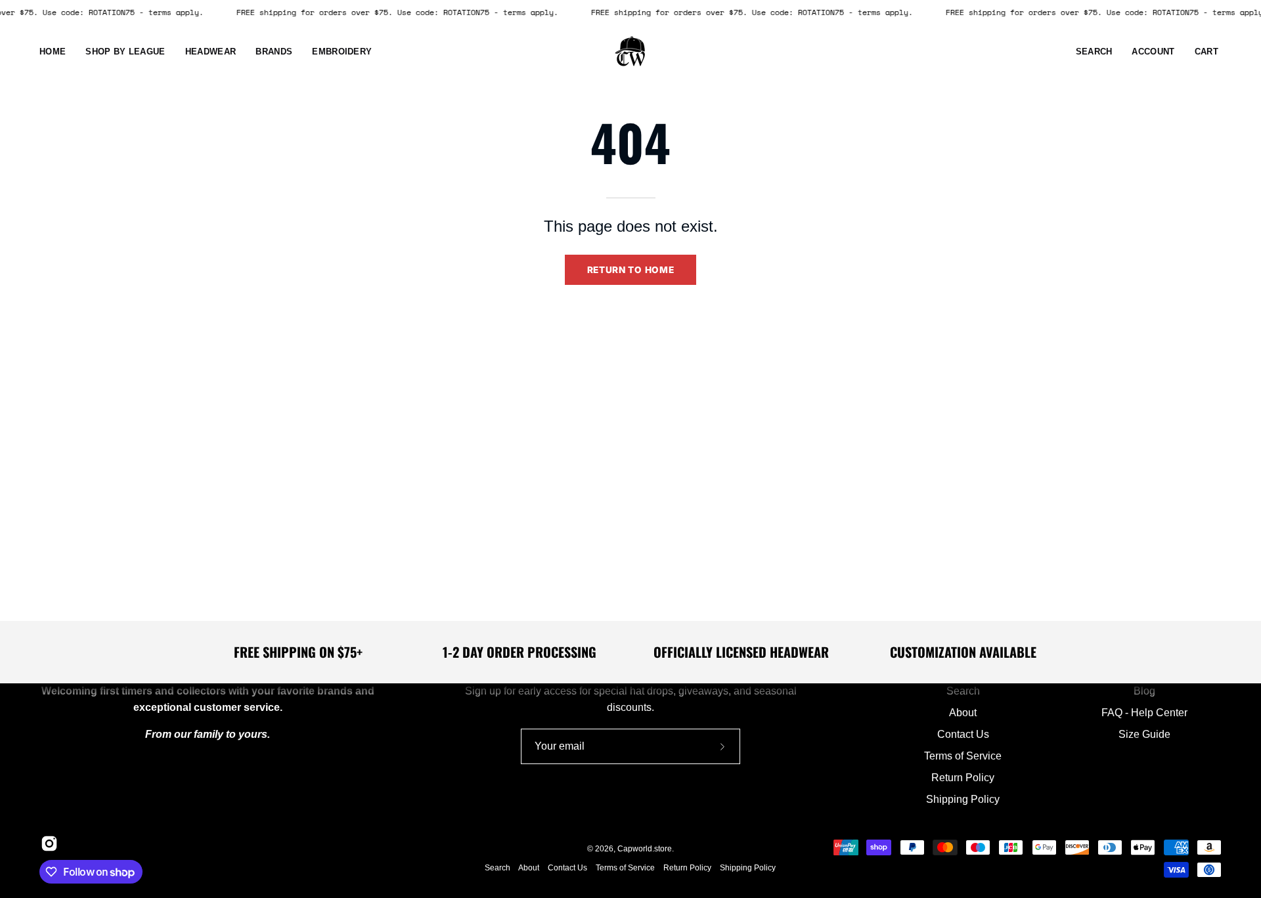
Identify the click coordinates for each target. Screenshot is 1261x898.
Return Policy (962, 777)
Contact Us (963, 734)
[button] (210, 52)
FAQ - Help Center (1144, 712)
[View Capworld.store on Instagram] (47, 843)
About (963, 712)
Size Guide (1144, 734)
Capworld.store (644, 848)
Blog (1144, 690)
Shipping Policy (963, 799)
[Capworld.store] (630, 51)
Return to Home (631, 270)
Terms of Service (963, 755)
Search (963, 690)
